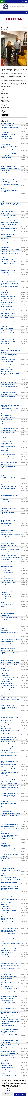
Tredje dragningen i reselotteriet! (8, 553)
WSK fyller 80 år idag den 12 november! (9, 854)
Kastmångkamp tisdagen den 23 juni (9, 991)
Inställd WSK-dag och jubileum (7, 926)
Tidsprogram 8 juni (5, 490)
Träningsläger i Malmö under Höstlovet (9, 437)
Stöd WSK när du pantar (6, 481)
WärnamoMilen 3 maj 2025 (6, 170)
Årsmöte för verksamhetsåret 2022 (8, 426)
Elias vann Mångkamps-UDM (7, 660)
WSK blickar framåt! (5, 172)
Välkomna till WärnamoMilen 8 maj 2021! (10, 793)
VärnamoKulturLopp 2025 (6, 157)
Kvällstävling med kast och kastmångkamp (10, 240)
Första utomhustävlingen (6, 748)
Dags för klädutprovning (6, 584)
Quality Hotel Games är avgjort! (7, 1067)
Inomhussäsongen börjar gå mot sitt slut (10, 1040)
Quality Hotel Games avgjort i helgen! (9, 555)
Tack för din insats (5, 833)
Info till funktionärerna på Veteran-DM (9, 624)
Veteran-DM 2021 (4, 619)
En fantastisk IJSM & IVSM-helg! (8, 1051)
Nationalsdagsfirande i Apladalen (8, 486)
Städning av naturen (5, 630)
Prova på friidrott (4, 1010)
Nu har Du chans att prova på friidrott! (9, 313)
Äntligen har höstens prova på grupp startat (10, 639)
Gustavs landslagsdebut (6, 945)
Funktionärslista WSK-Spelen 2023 (8, 341)
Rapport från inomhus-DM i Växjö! (8, 1057)
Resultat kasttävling (5, 343)
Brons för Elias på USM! (6, 538)
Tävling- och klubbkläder (6, 294)
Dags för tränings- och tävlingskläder (9, 783)
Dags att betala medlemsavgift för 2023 (9, 394)
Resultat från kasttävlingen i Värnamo (9, 664)
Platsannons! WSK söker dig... (7, 274)
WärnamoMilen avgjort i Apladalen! (8, 508)
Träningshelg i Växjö (5, 570)
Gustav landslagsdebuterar (7, 952)
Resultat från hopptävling (6, 658)
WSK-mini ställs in (5, 1023)
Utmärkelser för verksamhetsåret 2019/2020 (10, 813)
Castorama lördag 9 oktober (7, 604)
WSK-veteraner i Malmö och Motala (8, 417)
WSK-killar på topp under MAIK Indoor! (9, 408)
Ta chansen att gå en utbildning (8, 921)
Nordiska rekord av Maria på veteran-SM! (10, 267)
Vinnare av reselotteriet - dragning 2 (8, 430)
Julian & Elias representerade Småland (9, 617)
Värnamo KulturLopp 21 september (8, 207)
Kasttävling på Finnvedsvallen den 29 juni (10, 713)
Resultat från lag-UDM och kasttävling (9, 722)
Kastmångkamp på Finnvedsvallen (8, 321)
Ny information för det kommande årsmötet (10, 557)
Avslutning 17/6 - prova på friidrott (8, 166)
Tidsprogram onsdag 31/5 (6, 371)
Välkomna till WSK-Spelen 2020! (8, 1002)
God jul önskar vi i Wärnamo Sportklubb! (10, 828)
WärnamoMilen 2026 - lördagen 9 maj (9, 134)
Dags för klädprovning (6, 415)
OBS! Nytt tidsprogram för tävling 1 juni (9, 495)
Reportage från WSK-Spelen (7, 328)
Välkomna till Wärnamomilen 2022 (8, 545)
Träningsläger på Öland (6, 236)
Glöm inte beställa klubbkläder (7, 1000)
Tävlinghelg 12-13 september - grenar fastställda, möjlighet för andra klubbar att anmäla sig (10, 899)
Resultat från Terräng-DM (6, 596)
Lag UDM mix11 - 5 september (7, 317)
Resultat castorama (5, 292)
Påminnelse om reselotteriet (7, 578)
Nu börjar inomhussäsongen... (7, 863)
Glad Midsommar (4, 710)
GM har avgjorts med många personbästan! (10, 534)
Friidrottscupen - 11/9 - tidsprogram (9, 161)
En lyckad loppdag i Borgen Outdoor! (9, 296)
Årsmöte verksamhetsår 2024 (7, 179)
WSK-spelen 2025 (5, 164)
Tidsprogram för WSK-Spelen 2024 (8, 215)
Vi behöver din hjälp (5, 628)
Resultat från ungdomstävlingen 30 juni (9, 976)
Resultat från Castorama (6, 599)
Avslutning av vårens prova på (7, 242)
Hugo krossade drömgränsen (7, 613)
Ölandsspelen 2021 (5, 675)
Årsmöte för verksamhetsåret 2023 (8, 276)
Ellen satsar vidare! (5, 238)
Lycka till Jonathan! (5, 326)
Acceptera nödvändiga (7, 1094)
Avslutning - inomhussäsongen (8, 1038)
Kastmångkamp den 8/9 (6, 456)
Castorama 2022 (4, 452)
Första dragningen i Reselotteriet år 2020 (10, 826)
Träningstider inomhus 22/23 (7, 441)
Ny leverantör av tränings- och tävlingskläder (10, 168)
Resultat (2, 472)
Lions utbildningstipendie (6, 503)
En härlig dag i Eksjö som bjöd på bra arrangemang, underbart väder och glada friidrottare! (10, 356)
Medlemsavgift (4, 936)
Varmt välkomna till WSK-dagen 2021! (9, 582)
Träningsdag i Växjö (5, 559)
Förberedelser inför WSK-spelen (8, 335)
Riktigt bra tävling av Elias (6, 974)
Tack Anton (3, 528)
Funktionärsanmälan (5, 501)
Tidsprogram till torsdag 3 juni (7, 728)
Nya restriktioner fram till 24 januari (8, 831)
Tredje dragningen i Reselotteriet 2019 (9, 1060)
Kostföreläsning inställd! (6, 1065)
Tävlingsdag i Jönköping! (6, 419)
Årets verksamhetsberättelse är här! (8, 410)
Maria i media (4, 319)
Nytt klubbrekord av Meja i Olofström (9, 697)
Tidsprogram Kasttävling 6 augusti (8, 956)
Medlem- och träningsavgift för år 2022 (9, 541)
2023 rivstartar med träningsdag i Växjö (9, 428)
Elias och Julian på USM (6, 464)
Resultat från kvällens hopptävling (8, 961)
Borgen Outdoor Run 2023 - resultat (8, 298)
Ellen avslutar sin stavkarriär (7, 650)
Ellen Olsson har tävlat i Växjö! (7, 819)
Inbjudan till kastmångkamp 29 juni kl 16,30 (10, 350)
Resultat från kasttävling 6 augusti (8, 950)
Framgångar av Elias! (5, 226)
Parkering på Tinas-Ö (5, 858)
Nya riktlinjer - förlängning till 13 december (10, 848)
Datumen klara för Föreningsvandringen (9, 746)
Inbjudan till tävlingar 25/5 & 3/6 (8, 741)
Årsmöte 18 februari (5, 177)
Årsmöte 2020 (4, 856)
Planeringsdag (4, 439)
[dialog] (14, 1087)
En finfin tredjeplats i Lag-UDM (7, 896)
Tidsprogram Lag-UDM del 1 (7, 998)
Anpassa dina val (6, 1090)
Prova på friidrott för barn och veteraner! (9, 928)
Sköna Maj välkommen (6, 750)
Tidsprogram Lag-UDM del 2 (7, 994)
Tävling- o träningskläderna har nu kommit (10, 737)
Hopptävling (3, 497)
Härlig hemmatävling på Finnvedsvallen (9, 739)
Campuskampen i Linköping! (7, 530)
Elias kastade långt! (5, 893)
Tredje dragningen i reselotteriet (8, 281)
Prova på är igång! (5, 217)
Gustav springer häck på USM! (7, 908)
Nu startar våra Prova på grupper (8, 912)
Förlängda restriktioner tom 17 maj (8, 764)
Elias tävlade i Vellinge (5, 715)
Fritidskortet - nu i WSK (6, 136)
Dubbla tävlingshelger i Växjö (7, 543)
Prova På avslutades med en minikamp (9, 877)
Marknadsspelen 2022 (6, 499)
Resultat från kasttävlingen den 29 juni (9, 705)
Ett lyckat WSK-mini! (5, 247)
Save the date (4, 193)
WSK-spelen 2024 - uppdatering (8, 220)
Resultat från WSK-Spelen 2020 (8, 933)
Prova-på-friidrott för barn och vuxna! (9, 392)
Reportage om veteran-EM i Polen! (8, 261)
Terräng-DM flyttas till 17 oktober (8, 791)
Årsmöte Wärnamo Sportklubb (7, 141)
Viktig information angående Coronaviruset (10, 1042)
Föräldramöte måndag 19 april (7, 777)
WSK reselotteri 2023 (5, 304)
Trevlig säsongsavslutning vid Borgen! (9, 1029)
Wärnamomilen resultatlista (7, 587)
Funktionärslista (4, 510)
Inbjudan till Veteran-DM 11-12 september (10, 662)
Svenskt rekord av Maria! (6, 279)
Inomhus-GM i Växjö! (5, 398)
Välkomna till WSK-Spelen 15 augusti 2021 (10, 677)
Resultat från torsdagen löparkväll (8, 648)
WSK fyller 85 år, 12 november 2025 (8, 153)
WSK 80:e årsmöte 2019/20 (7, 811)
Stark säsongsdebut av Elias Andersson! (10, 249)
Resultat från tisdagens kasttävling (8, 980)
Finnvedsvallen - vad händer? (7, 175)
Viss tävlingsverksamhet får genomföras (10, 759)
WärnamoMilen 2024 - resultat (7, 251)
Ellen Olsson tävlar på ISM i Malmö (8, 806)
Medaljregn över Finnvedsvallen (8, 687)
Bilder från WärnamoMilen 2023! (8, 359)
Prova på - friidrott (5, 954)
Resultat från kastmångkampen (8, 454)
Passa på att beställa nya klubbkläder (9, 1008)
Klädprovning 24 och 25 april (7, 259)
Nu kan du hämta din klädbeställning (9, 963)
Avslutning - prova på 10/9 (6, 213)
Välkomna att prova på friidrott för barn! (9, 685)
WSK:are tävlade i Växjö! (6, 972)
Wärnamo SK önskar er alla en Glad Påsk (10, 1021)
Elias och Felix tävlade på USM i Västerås (10, 403)
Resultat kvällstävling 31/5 (6, 367)
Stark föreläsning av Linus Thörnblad (9, 860)
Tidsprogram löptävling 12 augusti (8, 655)
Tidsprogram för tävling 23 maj (7, 376)
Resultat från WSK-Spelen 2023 (8, 330)
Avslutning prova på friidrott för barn (9, 348)
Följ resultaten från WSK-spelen (8, 332)
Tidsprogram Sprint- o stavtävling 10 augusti (10, 943)
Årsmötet (4, 27)
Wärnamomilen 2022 (5, 516)
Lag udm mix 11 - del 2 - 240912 (8, 209)
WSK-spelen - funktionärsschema (8, 224)
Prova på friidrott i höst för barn (8, 245)
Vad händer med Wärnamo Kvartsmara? (9, 886)
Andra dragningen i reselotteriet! (8, 561)
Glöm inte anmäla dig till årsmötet (8, 272)
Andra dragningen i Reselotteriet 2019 (9, 1075)
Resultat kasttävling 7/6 (6, 364)
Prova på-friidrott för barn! (6, 518)
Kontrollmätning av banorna (7, 523)
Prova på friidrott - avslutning (7, 125)
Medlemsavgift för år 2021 (6, 703)
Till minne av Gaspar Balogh (7, 566)
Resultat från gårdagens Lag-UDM (8, 506)
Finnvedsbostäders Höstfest (7, 159)
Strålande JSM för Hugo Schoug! (8, 641)
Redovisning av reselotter (6, 195)
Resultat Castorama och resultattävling (9, 865)
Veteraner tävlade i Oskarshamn (8, 234)
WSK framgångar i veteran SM (7, 339)
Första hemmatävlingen (6, 743)
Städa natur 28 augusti (6, 643)
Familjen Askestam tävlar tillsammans (9, 958)
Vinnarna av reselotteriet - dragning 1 (9, 432)
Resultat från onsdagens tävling (8, 488)
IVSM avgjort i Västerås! (6, 532)
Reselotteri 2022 (4, 450)
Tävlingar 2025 (4, 188)
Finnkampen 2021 (5, 775)
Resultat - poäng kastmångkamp (8, 923)
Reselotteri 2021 (4, 606)
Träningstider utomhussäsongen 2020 (9, 1019)
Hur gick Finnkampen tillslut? (7, 315)
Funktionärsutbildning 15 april (7, 401)
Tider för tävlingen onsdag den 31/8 (9, 462)
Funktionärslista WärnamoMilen (8, 384)
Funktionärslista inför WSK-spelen (8, 938)
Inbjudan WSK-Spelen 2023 (7, 352)
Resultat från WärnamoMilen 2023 (8, 382)
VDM (2, 626)
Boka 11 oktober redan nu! (6, 978)
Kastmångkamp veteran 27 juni (7, 123)
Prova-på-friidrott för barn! (6, 257)
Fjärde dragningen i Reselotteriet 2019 (9, 1053)
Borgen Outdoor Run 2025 (6, 155)
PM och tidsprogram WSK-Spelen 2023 (9, 337)
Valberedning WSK (5, 290)
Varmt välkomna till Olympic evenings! (9, 228)
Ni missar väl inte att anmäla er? (8, 611)
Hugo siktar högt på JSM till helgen (8, 910)
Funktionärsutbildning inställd (7, 390)
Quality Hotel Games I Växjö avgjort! (8, 423)
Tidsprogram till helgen (6, 891)
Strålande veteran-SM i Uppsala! (8, 396)
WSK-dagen (3, 576)
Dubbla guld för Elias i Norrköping (8, 948)
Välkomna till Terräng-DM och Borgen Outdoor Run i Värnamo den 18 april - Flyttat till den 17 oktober (10, 797)
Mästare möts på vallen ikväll (7, 666)
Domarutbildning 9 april (6, 536)
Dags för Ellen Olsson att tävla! (7, 986)
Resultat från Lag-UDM (6, 720)
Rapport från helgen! (5, 1069)
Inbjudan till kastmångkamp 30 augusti (9, 324)
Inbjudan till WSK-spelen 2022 (7, 470)
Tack (2, 646)
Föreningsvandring (5, 615)
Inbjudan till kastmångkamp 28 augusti (9, 222)
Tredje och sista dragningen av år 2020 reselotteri (12, 809)
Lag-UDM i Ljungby (5, 622)
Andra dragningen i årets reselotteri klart (10, 824)
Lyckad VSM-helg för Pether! (7, 580)
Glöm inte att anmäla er (6, 594)
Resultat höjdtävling (5, 345)
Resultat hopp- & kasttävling (7, 493)
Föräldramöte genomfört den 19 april (9, 766)
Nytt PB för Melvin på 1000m (7, 413)
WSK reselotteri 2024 (5, 198)
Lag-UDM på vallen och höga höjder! (9, 996)
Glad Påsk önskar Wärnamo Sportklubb (9, 785)
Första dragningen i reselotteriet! (8, 564)
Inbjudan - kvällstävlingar (6, 683)
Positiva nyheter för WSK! (6, 138)
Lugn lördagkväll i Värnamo (7, 692)
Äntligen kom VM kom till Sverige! (8, 211)
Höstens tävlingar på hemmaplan (8, 689)
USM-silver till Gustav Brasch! (7, 906)
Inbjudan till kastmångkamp (7, 369)
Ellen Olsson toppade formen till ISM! (9, 1055)
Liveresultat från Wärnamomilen (8, 589)
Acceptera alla (19, 1094)
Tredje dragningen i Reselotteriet (8, 421)
